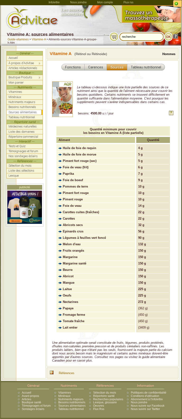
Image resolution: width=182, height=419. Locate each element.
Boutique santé (31, 402)
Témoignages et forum (36, 405)
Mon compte (105, 2)
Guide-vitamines (18, 39)
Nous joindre (78, 2)
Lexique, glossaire (105, 402)
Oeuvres (98, 405)
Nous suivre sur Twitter (145, 409)
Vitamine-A (39, 39)
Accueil (26, 392)
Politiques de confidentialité (148, 392)
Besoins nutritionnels (71, 402)
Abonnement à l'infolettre (147, 399)
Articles (26, 399)
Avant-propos (30, 396)
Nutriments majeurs (70, 399)
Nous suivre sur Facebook (147, 405)
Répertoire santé (104, 396)
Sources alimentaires (72, 405)
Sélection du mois (104, 392)
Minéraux (64, 396)
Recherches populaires (108, 399)
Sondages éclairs (33, 409)
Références (66, 373)
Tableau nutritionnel (71, 409)
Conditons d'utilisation (145, 396)
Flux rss (128, 2)
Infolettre (54, 2)
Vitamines (64, 392)
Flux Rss (98, 409)
